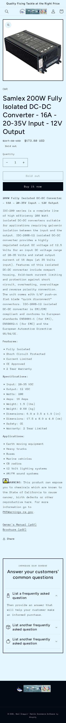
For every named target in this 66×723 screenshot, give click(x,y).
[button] (7, 11)
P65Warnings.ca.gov (18, 511)
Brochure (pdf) (15, 529)
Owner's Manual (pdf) (20, 524)
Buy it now (33, 186)
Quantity (9, 154)
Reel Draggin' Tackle (26, 714)
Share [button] (11, 538)
